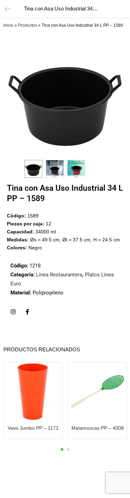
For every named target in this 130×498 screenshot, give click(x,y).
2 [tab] (68, 449)
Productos (27, 25)
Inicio (8, 25)
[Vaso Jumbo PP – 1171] (33, 391)
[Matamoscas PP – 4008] (97, 391)
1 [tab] (62, 449)
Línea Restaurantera (59, 275)
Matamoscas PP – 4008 (97, 428)
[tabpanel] (33, 402)
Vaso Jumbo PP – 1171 (33, 428)
